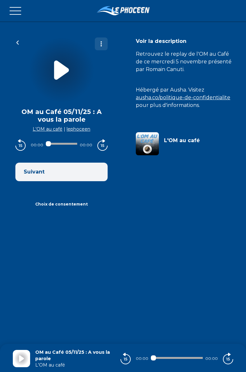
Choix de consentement (61, 204)
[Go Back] (18, 42)
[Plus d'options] (101, 43)
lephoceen (78, 129)
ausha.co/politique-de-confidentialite (183, 97)
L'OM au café (47, 129)
